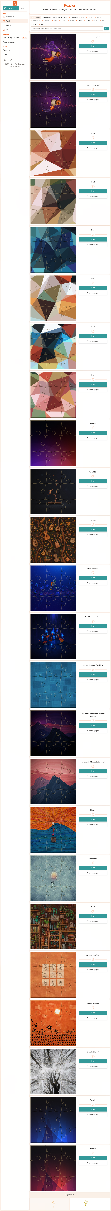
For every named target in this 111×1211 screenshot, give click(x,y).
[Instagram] (11, 60)
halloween (35, 21)
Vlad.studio (15, 3)
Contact (6, 54)
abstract (89, 17)
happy (34, 24)
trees (102, 21)
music (71, 21)
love (81, 17)
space (98, 17)
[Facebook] (4, 60)
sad (41, 24)
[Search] (106, 28)
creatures (46, 21)
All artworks (35, 17)
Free (65, 17)
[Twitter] (24, 60)
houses (95, 21)
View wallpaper (93, 51)
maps (54, 21)
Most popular (57, 17)
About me (6, 50)
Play (93, 46)
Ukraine (62, 21)
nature (79, 21)
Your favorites (46, 17)
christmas (73, 17)
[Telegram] (18, 60)
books (87, 21)
